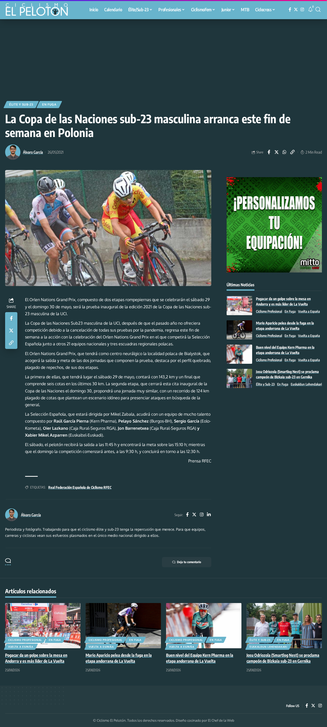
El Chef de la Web (221, 720)
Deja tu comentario (189, 562)
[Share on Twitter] (276, 152)
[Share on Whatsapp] (284, 152)
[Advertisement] (163, 57)
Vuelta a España (309, 311)
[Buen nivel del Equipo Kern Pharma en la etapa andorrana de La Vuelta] (239, 354)
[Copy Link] (292, 152)
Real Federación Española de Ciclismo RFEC (79, 487)
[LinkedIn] (208, 515)
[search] (318, 9)
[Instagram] (302, 9)
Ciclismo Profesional (269, 311)
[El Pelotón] (39, 10)
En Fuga (49, 104)
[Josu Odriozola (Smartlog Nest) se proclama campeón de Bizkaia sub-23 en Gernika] (239, 378)
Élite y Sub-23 (21, 104)
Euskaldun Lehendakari (306, 384)
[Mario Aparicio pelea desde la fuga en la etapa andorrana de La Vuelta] (239, 329)
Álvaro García (33, 152)
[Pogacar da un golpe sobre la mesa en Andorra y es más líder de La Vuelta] (239, 305)
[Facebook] (290, 9)
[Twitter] (296, 9)
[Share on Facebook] (268, 152)
